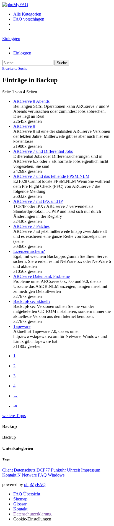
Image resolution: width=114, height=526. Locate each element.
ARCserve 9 (24, 126)
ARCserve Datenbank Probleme (41, 276)
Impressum (90, 470)
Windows (56, 475)
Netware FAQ (34, 475)
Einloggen (11, 38)
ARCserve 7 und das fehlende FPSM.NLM (51, 176)
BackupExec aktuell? (31, 301)
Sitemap (20, 499)
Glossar (20, 504)
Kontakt (9, 475)
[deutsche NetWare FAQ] (15, 4)
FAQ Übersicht (26, 494)
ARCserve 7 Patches (31, 226)
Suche (62, 63)
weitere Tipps (14, 415)
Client (7, 470)
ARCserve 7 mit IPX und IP (38, 201)
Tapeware (21, 326)
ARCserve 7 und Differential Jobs (43, 151)
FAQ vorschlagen (28, 19)
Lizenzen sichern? (29, 251)
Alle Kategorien (27, 14)
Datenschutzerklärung (32, 514)
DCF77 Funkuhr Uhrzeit (58, 470)
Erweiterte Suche (14, 68)
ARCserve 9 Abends (31, 101)
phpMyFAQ (35, 484)
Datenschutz (24, 470)
